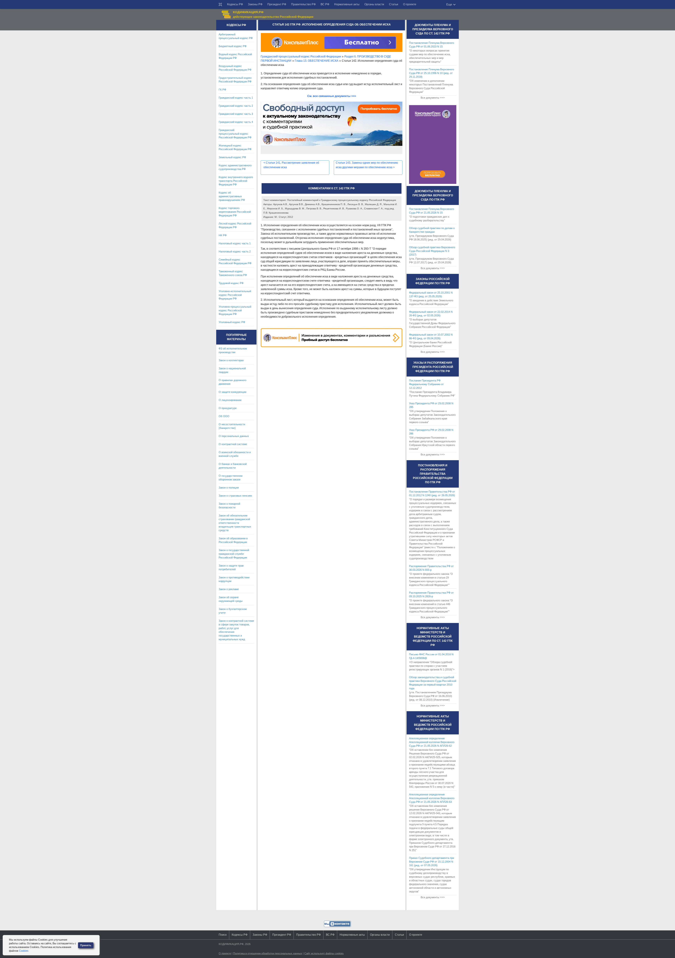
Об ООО (224, 416)
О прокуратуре (228, 408)
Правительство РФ (303, 4)
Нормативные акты (346, 4)
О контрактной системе (233, 444)
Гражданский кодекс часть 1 (236, 97)
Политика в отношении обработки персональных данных (267, 953)
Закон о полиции (229, 487)
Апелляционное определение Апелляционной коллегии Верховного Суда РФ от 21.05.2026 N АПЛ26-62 (431, 742)
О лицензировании (230, 399)
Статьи (393, 4)
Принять (85, 945)
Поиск (223, 934)
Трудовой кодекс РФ (231, 283)
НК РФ (223, 235)
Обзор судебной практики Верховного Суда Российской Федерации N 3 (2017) (432, 251)
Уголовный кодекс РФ (232, 322)
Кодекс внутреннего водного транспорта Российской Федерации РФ (236, 181)
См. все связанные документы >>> (331, 96)
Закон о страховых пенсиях (235, 495)
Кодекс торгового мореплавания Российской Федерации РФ (235, 212)
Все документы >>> (433, 97)
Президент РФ (276, 4)
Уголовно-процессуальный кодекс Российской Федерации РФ (235, 310)
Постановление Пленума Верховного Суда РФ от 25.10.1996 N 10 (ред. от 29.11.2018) (431, 73)
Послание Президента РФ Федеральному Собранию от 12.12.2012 (426, 384)
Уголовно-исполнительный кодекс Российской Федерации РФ (235, 295)
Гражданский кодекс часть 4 (236, 121)
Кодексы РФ (235, 4)
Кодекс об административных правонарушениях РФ (232, 196)
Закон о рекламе (229, 589)
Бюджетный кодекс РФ (232, 46)
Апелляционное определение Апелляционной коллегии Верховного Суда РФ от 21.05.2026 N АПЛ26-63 (431, 798)
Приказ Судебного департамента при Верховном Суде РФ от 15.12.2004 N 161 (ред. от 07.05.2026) (431, 861)
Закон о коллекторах (231, 360)
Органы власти (374, 4)
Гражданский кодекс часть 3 (236, 113)
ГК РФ (222, 89)
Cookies (23, 950)
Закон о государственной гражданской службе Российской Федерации (234, 554)
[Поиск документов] (220, 4)
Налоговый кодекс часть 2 (235, 251)
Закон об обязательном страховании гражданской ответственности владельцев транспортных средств (235, 523)
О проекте (409, 4)
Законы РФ (255, 4)
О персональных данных (234, 436)
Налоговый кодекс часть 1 (235, 243)
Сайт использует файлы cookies (324, 953)
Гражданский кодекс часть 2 (236, 105)
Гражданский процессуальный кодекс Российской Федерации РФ (235, 133)
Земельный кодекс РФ (232, 157)
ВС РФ (325, 4)
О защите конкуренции (232, 391)
